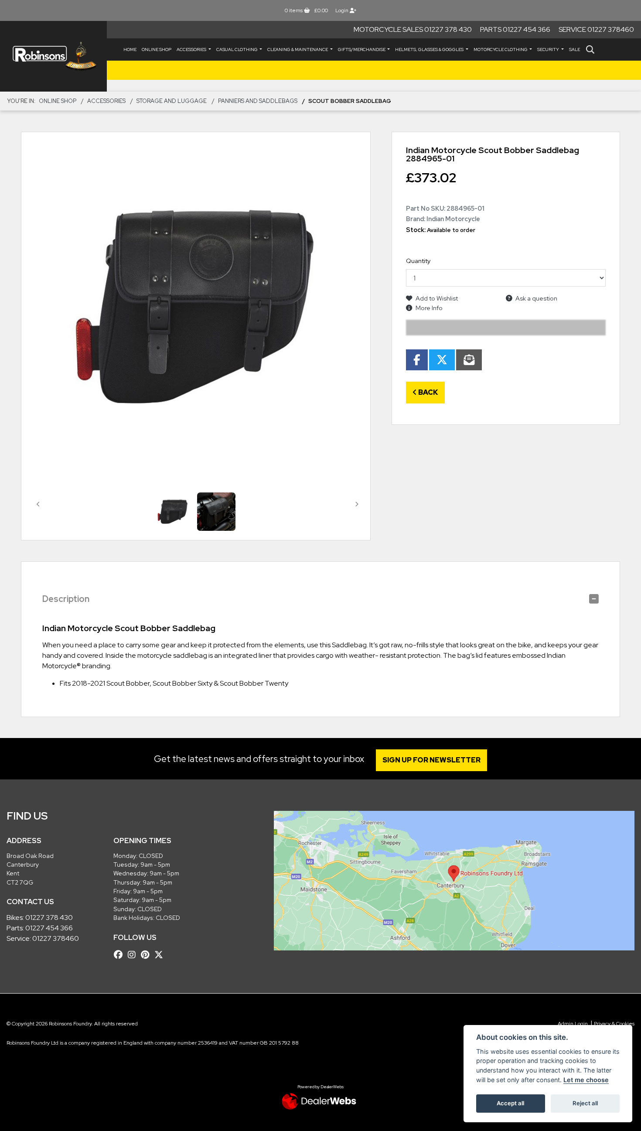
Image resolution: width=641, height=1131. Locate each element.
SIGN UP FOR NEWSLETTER (431, 760)
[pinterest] (147, 955)
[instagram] (133, 955)
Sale (574, 49)
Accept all (510, 1103)
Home (129, 49)
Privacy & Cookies (614, 1023)
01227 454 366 (49, 928)
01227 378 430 (49, 917)
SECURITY (548, 49)
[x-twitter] (161, 955)
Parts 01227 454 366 (515, 29)
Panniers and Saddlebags (257, 101)
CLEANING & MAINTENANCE (298, 49)
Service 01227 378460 (596, 29)
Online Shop (156, 49)
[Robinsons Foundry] (53, 56)
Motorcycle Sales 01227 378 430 (413, 29)
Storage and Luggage (171, 101)
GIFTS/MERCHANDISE (362, 49)
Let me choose (586, 1079)
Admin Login (573, 1023)
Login (342, 10)
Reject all (585, 1103)
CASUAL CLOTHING (237, 49)
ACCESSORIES (192, 49)
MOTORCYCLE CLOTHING (501, 49)
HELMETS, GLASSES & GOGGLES (429, 49)
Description (65, 599)
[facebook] (120, 955)
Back (427, 392)
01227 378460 (55, 938)
